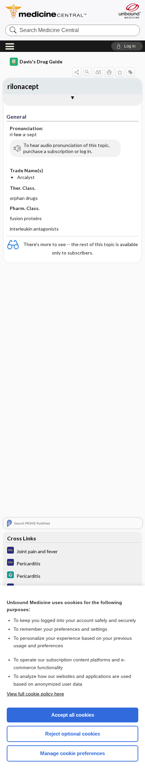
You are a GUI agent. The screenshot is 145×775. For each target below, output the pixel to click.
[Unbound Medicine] (129, 10)
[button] (127, 46)
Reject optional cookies (72, 734)
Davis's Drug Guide (41, 61)
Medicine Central (58, 11)
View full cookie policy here (35, 693)
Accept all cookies (72, 715)
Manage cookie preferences (72, 753)
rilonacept (23, 86)
